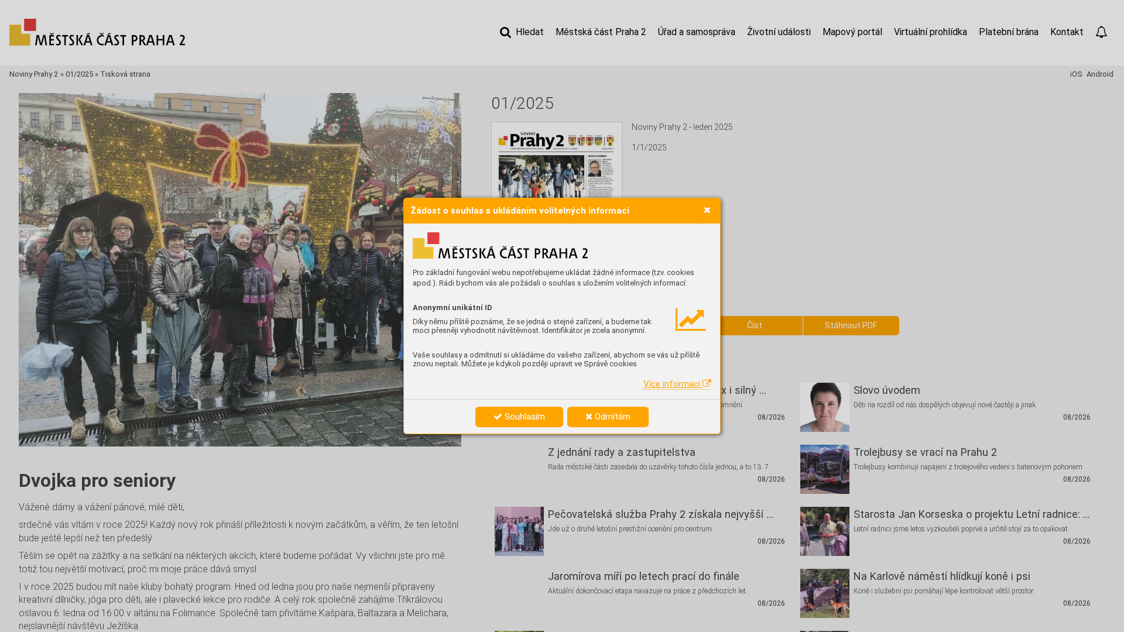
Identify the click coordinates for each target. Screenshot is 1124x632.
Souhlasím (523, 416)
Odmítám (611, 416)
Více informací (672, 384)
